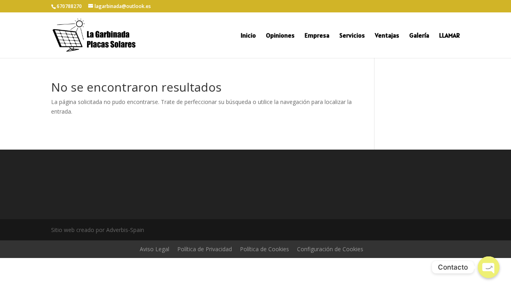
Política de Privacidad (204, 249)
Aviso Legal (154, 249)
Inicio (248, 35)
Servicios (352, 35)
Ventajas (387, 35)
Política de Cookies (264, 249)
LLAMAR (449, 35)
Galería (419, 35)
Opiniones (280, 35)
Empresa (317, 35)
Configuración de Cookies (330, 249)
